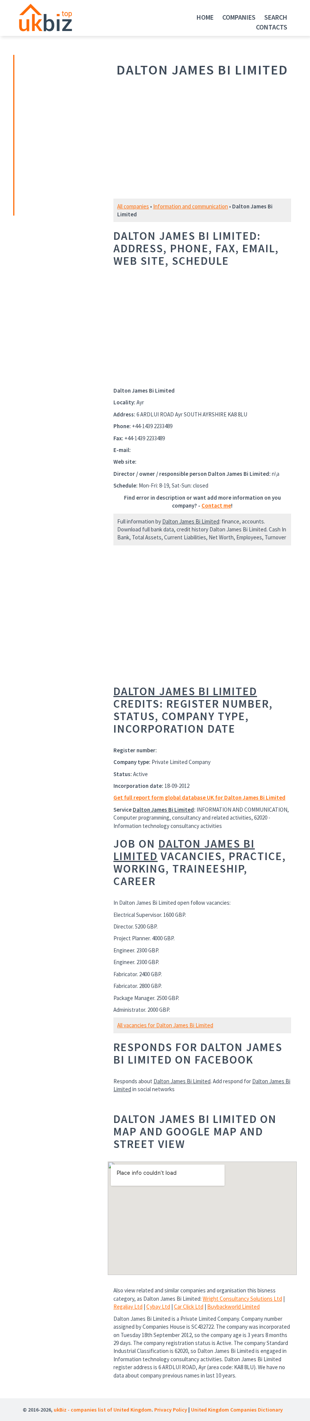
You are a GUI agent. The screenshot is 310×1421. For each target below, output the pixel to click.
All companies (133, 206)
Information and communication (190, 206)
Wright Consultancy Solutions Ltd (242, 1298)
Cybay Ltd (158, 1306)
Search (275, 17)
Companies (239, 17)
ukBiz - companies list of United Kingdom (103, 1409)
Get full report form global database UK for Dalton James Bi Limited (199, 797)
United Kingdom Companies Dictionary (237, 1409)
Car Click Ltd (188, 1306)
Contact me (216, 505)
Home (205, 17)
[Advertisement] (67, 134)
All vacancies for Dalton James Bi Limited (165, 1025)
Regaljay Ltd (128, 1306)
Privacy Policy (170, 1409)
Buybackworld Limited (233, 1306)
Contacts (271, 27)
